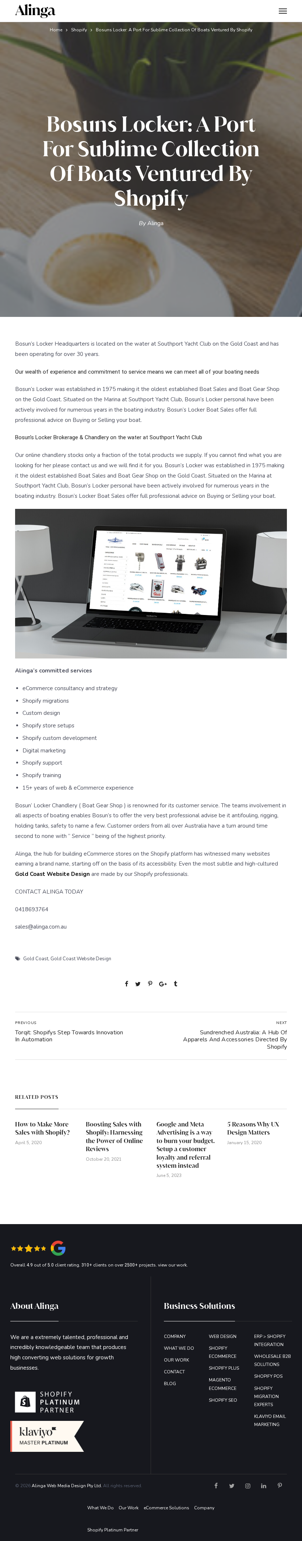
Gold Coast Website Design (80, 958)
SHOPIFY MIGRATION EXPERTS (266, 1396)
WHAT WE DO (179, 1348)
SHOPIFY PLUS (224, 1368)
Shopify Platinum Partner (112, 1530)
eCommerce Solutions (166, 1508)
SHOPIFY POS (268, 1376)
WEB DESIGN (222, 1336)
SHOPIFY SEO (223, 1400)
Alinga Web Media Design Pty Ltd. (67, 1486)
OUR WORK (176, 1360)
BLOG (170, 1384)
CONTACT (174, 1372)
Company (204, 1508)
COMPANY (175, 1336)
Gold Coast (35, 958)
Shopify (79, 30)
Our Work (128, 1508)
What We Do (100, 1508)
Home (56, 30)
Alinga (155, 223)
